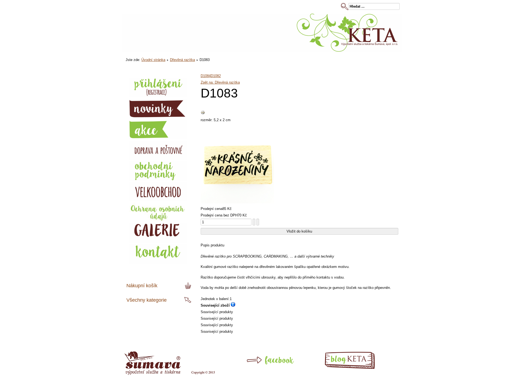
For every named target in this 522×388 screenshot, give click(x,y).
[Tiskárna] (170, 374)
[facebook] (259, 368)
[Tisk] (203, 113)
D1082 (216, 76)
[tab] (188, 286)
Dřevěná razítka (182, 60)
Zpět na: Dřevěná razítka (220, 82)
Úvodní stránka (153, 60)
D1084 (206, 76)
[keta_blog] (359, 368)
